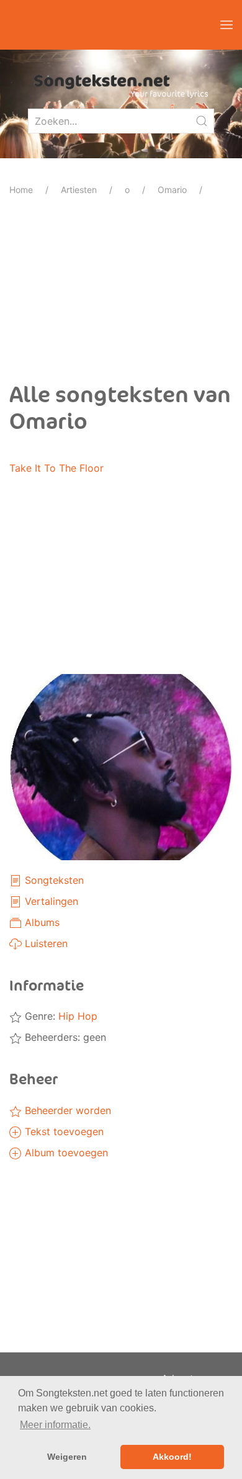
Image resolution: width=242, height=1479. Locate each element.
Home (21, 189)
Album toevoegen (65, 1152)
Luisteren (45, 943)
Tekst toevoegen (63, 1131)
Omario (172, 189)
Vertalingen (50, 901)
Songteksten (53, 880)
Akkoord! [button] (172, 1457)
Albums (41, 922)
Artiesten (79, 189)
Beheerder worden (66, 1110)
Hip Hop (77, 1016)
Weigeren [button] (67, 1457)
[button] (226, 25)
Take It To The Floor (56, 468)
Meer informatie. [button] (55, 1424)
